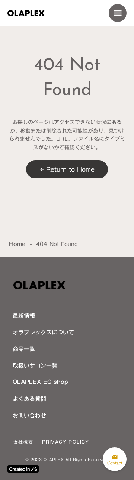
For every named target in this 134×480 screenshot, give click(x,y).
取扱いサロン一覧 (35, 365)
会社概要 (23, 442)
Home (17, 244)
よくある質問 (29, 398)
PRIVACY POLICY (65, 442)
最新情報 (24, 315)
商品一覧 (24, 348)
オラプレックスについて (43, 332)
